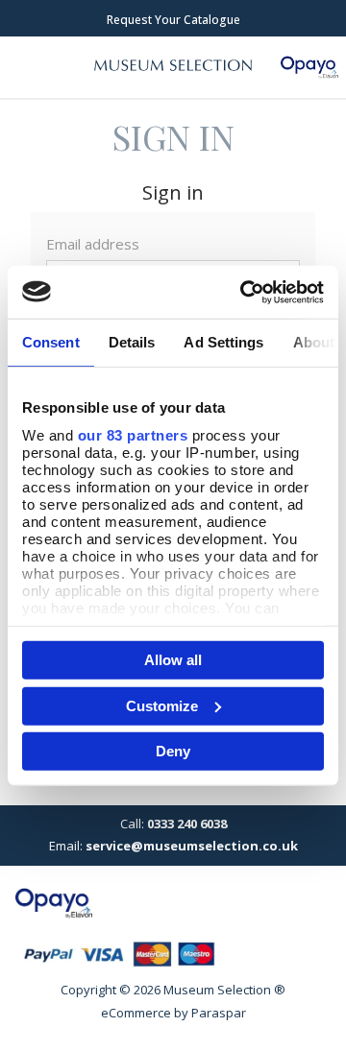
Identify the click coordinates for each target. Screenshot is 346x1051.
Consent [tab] (51, 342)
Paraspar (218, 1012)
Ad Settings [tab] (223, 342)
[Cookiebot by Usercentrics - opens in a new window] (244, 291)
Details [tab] (132, 342)
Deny (173, 751)
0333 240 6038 (187, 823)
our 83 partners (133, 434)
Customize (162, 705)
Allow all (173, 660)
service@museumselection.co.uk (192, 845)
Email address (92, 243)
